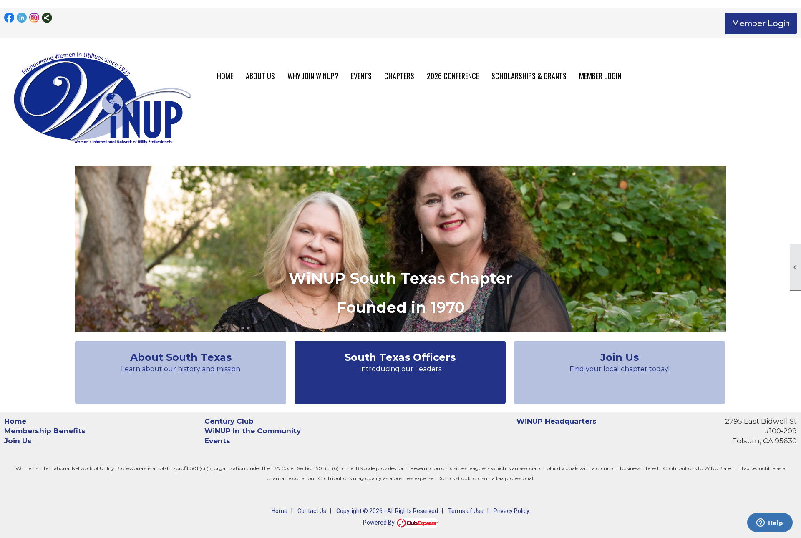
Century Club (229, 421)
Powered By (379, 522)
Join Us (18, 441)
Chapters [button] (399, 75)
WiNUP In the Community (252, 431)
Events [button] (361, 75)
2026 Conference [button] (453, 75)
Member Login (761, 23)
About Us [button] (260, 75)
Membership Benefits (45, 431)
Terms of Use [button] (466, 511)
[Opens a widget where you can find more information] (770, 523)
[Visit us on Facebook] (9, 18)
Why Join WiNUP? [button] (312, 75)
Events (217, 441)
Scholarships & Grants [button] (529, 75)
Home (225, 75)
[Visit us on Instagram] (34, 18)
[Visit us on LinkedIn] (22, 18)
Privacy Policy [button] (511, 511)
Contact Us (311, 511)
